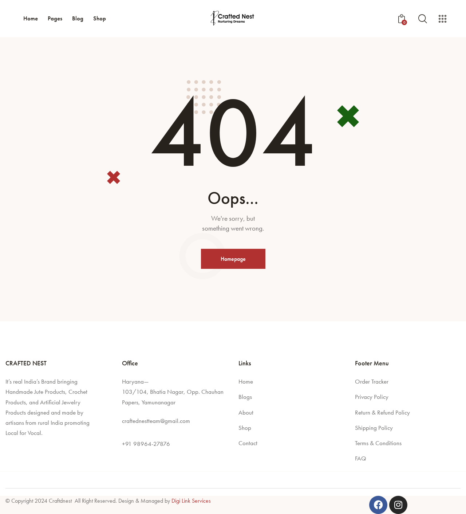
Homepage (233, 259)
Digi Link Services (191, 501)
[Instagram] (398, 505)
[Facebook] (378, 505)
